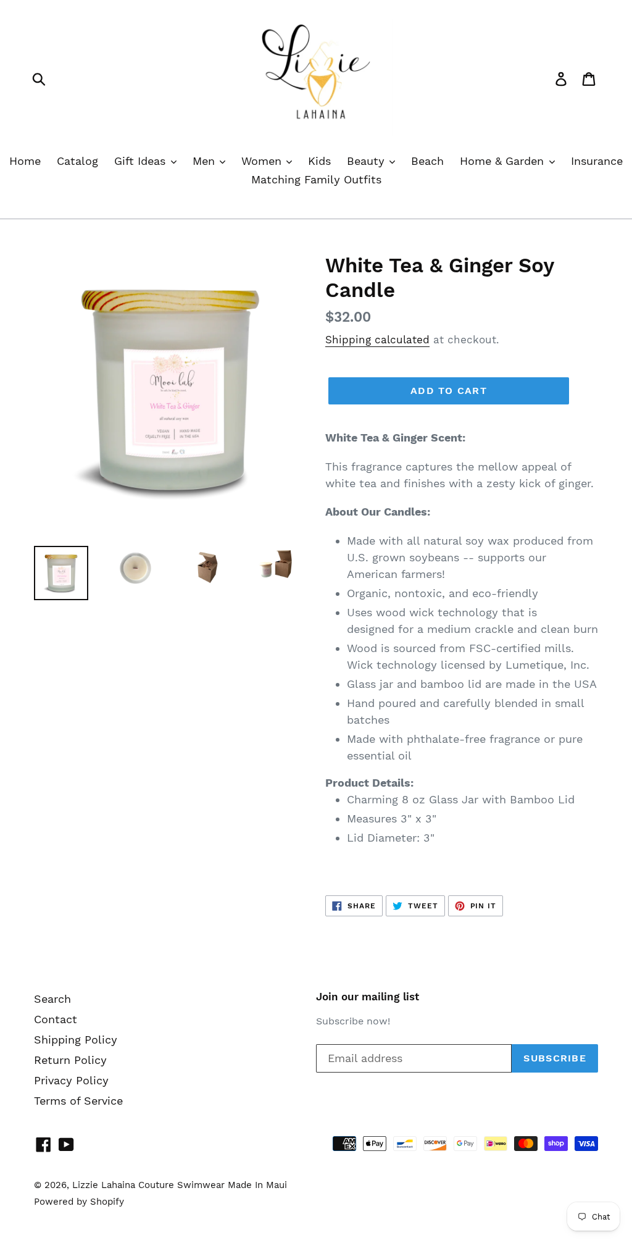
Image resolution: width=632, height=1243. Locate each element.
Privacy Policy (71, 1080)
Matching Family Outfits (316, 179)
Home (25, 160)
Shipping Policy (75, 1039)
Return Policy (70, 1059)
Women (263, 160)
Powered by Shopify (79, 1201)
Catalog (77, 160)
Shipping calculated (377, 339)
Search (52, 998)
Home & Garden (503, 160)
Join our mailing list (367, 996)
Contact (55, 1019)
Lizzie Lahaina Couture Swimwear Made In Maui (179, 1185)
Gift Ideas (141, 160)
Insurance (597, 160)
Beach (427, 160)
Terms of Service (78, 1100)
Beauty (367, 160)
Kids (319, 160)
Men (205, 160)
